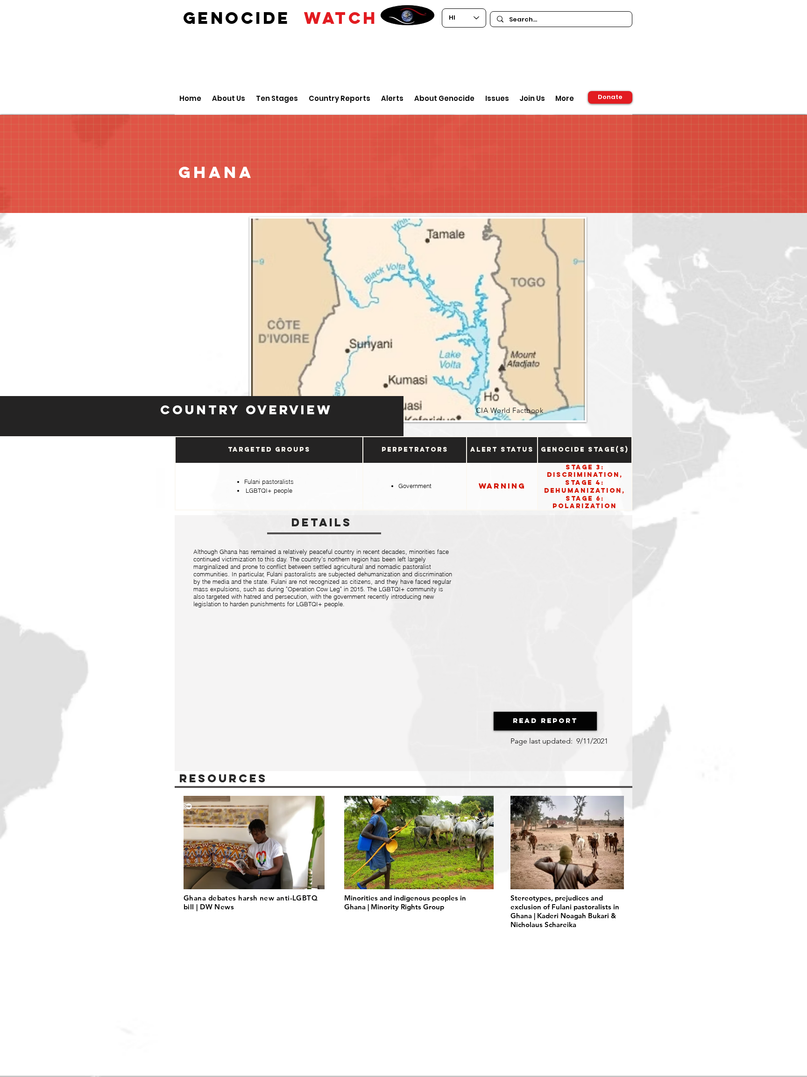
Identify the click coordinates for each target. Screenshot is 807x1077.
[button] (545, 721)
